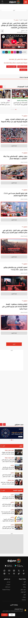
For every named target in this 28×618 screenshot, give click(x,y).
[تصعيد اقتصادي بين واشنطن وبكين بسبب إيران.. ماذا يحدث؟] (14, 284)
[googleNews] (4, 573)
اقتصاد (24, 584)
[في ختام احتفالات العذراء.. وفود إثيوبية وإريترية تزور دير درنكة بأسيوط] (14, 136)
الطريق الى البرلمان (11, 66)
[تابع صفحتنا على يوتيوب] (12, 52)
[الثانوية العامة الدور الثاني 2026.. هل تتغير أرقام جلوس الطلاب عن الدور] (18, 527)
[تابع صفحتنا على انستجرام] (15, 52)
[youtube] (9, 570)
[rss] (9, 573)
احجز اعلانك (7, 587)
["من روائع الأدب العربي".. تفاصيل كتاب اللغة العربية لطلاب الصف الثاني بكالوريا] (18, 519)
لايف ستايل (23, 590)
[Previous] (4, 87)
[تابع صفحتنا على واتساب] (9, 52)
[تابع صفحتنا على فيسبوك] (20, 52)
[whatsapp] (4, 570)
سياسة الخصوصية (6, 590)
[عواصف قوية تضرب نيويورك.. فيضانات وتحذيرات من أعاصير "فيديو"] (18, 452)
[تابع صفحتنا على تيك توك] (6, 52)
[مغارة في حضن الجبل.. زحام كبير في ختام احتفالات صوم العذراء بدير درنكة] (14, 246)
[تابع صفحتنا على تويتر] (17, 52)
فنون (24, 595)
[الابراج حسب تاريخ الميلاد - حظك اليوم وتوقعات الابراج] (11, 433)
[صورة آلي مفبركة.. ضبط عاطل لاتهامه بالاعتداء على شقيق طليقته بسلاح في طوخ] (18, 482)
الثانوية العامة (17, 490)
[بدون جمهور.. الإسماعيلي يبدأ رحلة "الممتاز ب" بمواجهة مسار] (14, 173)
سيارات (24, 597)
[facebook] (23, 570)
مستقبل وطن (23, 70)
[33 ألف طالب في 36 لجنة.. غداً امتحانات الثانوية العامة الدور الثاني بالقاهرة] (18, 467)
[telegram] (23, 573)
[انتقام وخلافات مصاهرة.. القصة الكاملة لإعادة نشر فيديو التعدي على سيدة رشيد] (14, 323)
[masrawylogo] (14, 561)
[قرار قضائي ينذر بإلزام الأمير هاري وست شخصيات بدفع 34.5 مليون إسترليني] (18, 460)
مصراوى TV (16, 20)
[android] (19, 565)
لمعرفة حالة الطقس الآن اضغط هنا (18, 59)
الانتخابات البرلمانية (22, 66)
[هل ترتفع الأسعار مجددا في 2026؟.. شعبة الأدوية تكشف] (14, 209)
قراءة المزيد (14, 146)
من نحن (8, 582)
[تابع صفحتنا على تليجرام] (3, 52)
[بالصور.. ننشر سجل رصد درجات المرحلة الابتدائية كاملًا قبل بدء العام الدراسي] (18, 512)
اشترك (4, 615)
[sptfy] (14, 573)
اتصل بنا (8, 584)
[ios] (8, 565)
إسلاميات (24, 600)
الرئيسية (25, 20)
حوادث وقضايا (11, 480)
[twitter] (19, 570)
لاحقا (12, 615)
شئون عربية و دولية (9, 450)
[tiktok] (19, 573)
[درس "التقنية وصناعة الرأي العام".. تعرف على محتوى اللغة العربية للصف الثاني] (18, 475)
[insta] (14, 570)
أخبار (21, 20)
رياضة (24, 587)
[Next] (1, 87)
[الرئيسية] (14, 2)
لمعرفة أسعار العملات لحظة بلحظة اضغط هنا (15, 63)
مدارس (12, 465)
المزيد (14, 344)
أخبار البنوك (23, 592)
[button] (25, 2)
